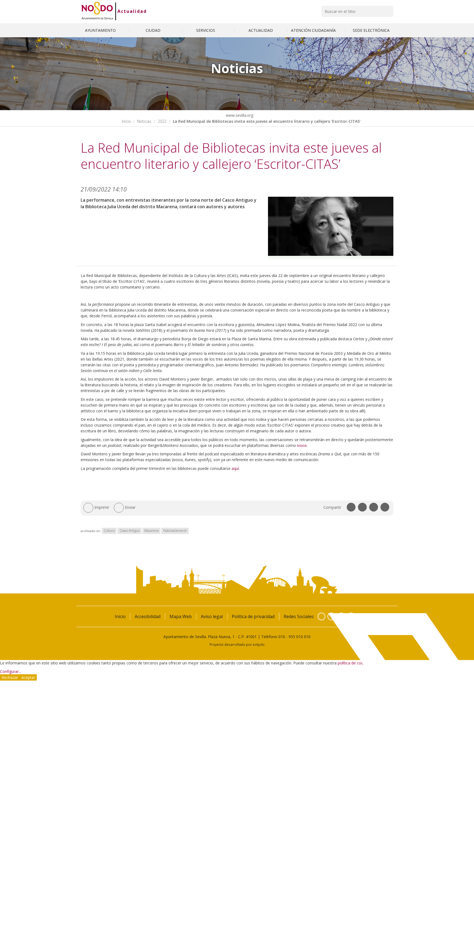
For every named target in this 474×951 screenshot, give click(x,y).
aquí (235, 468)
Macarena (151, 531)
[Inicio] (97, 11)
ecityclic (259, 644)
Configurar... (10, 671)
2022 (162, 121)
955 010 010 (300, 636)
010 (281, 636)
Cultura (109, 531)
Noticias (144, 121)
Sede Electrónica (371, 30)
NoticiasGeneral (175, 531)
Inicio (126, 121)
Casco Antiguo (130, 531)
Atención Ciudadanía (314, 30)
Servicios (206, 30)
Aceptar (28, 677)
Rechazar (10, 677)
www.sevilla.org (239, 115)
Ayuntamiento (101, 30)
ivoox (302, 445)
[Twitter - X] (331, 616)
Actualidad (132, 11)
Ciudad (154, 30)
